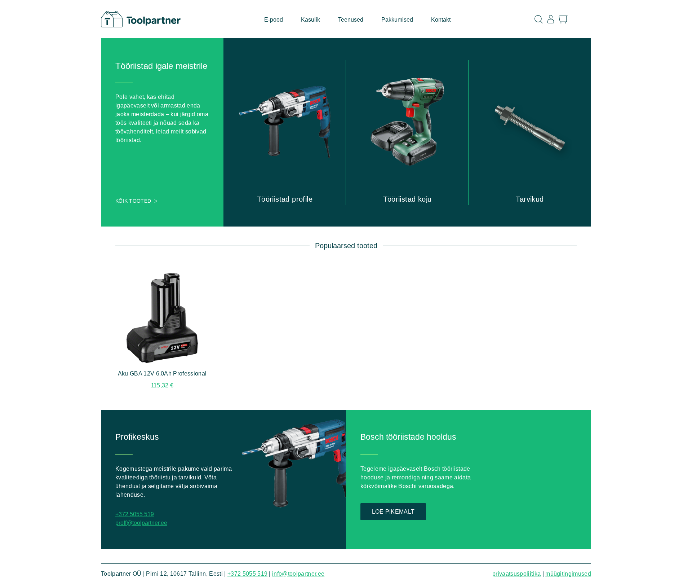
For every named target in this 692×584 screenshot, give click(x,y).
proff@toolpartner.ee (141, 523)
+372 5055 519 (134, 514)
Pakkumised (397, 20)
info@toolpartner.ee (298, 574)
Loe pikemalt (393, 512)
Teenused (350, 20)
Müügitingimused (568, 574)
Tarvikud (530, 199)
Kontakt (441, 20)
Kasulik (310, 20)
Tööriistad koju (407, 199)
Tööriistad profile (284, 199)
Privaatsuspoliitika (516, 574)
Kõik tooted (133, 201)
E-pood (273, 20)
